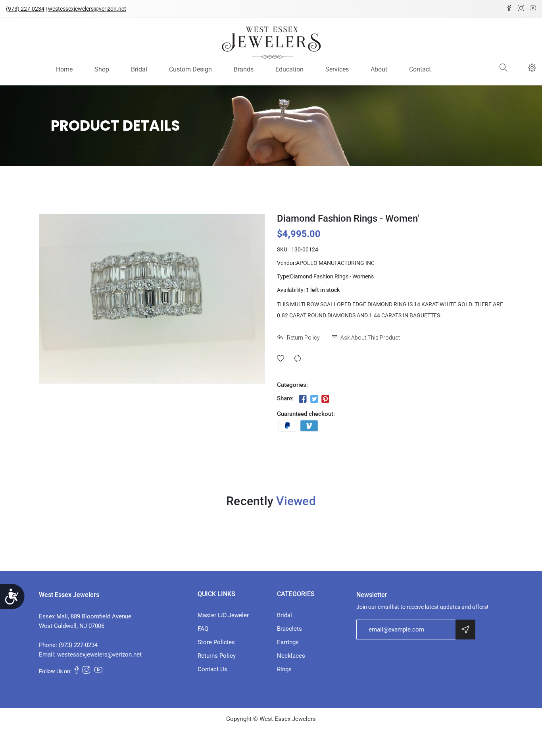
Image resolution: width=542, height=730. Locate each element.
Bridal (139, 69)
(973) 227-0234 (25, 9)
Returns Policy (217, 655)
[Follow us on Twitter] (313, 399)
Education (289, 69)
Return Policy (303, 337)
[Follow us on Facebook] (302, 399)
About (379, 69)
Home (64, 69)
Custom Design (190, 69)
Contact (420, 69)
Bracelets (289, 628)
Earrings (288, 642)
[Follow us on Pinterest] (325, 399)
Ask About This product (370, 337)
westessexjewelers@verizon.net (87, 9)
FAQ (203, 628)
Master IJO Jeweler (223, 615)
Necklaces (291, 655)
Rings (284, 669)
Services (337, 69)
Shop (101, 69)
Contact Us (212, 669)
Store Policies (216, 642)
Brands (244, 69)
